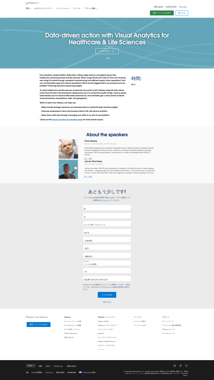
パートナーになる (139, 325)
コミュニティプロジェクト (107, 337)
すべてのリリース (168, 333)
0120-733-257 (171, 7)
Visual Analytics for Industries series (67, 119)
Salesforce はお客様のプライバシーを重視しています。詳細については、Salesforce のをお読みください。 (107, 287)
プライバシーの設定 (89, 372)
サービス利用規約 (37, 372)
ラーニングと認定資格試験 (171, 325)
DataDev (101, 333)
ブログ (48, 366)
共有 (107, 58)
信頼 (40, 366)
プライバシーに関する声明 (112, 287)
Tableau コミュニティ (107, 317)
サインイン (183, 7)
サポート (165, 317)
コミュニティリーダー (105, 329)
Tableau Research (70, 333)
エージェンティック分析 (72, 321)
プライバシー (49, 372)
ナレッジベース (167, 321)
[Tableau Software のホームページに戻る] (35, 2)
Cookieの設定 (71, 372)
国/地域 (86, 261)
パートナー (137, 317)
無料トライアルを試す (162, 13)
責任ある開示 (60, 372)
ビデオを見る (104, 51)
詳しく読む (88, 159)
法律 (27, 372)
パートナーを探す (139, 321)
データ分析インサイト (72, 329)
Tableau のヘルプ (168, 329)
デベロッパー (58, 366)
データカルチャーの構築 (72, 325)
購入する (181, 13)
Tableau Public (103, 321)
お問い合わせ (158, 7)
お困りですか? (107, 302)
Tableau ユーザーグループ (107, 325)
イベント (101, 349)
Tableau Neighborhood (106, 341)
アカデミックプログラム (106, 345)
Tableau (67, 317)
